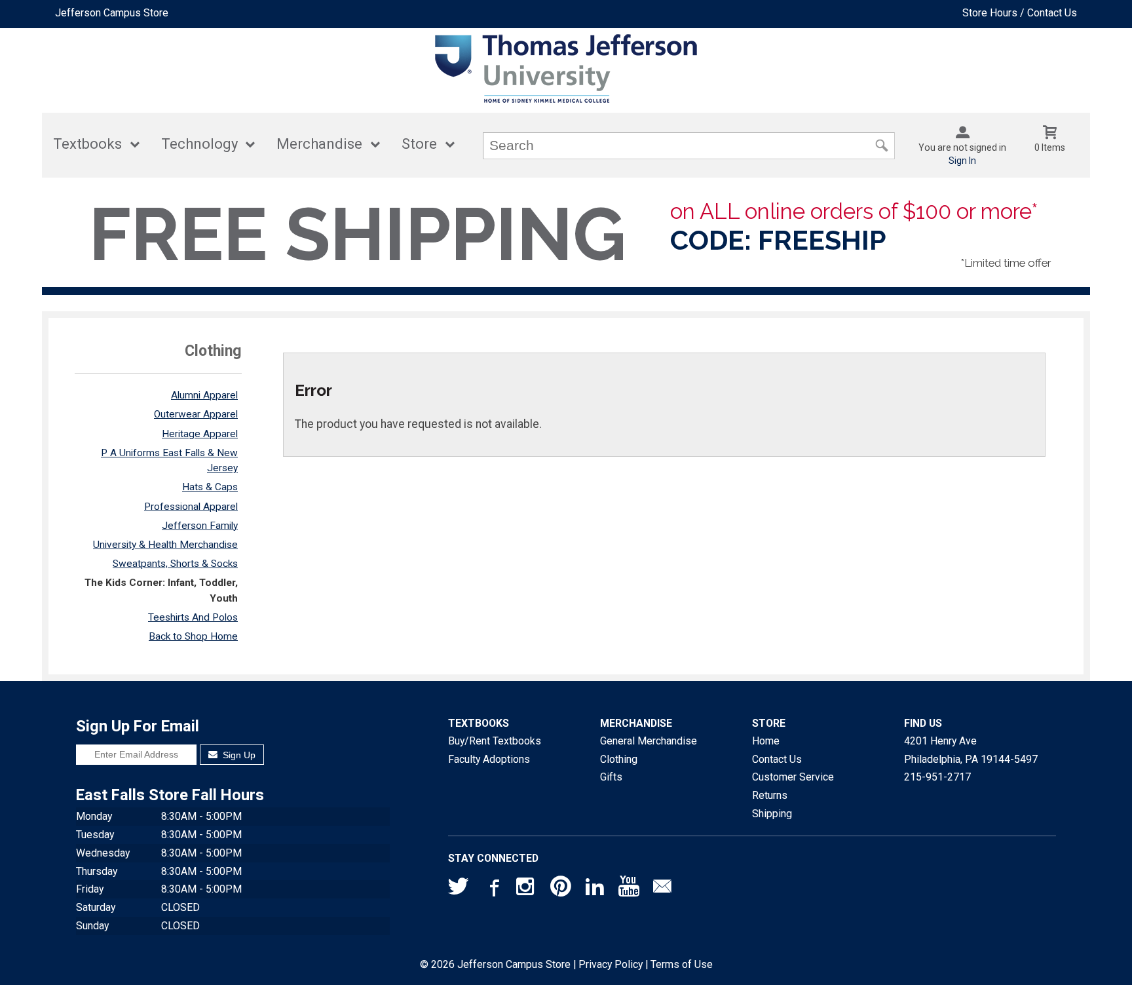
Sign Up (237, 755)
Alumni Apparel (204, 395)
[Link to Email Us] (662, 889)
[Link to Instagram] (526, 889)
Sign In (962, 160)
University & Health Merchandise (165, 544)
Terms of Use (682, 964)
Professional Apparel (191, 506)
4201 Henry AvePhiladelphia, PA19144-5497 (971, 750)
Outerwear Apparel (196, 414)
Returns (769, 795)
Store (419, 144)
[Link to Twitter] (458, 889)
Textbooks (87, 144)
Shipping (772, 813)
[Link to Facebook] (492, 889)
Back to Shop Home (193, 636)
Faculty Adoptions (489, 759)
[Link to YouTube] (628, 889)
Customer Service (793, 777)
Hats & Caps (210, 487)
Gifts (611, 777)
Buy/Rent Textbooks (494, 741)
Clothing (618, 759)
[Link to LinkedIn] (594, 889)
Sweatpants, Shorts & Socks (175, 564)
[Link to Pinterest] (560, 889)
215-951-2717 (937, 777)
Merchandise (319, 144)
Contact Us (777, 759)
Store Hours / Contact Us (1019, 13)
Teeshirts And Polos (193, 617)
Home (766, 741)
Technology (199, 144)
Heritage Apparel (200, 434)
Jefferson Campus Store (111, 13)
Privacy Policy (610, 964)
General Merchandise (648, 741)
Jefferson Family (200, 525)
